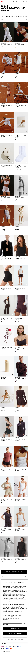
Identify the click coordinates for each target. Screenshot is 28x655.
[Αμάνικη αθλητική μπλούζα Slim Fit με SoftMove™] (21, 245)
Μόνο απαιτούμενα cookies (15, 633)
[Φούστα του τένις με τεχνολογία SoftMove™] (21, 62)
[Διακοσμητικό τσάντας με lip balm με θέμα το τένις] (7, 335)
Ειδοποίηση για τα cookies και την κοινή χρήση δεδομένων (14, 623)
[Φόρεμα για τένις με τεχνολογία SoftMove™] (7, 396)
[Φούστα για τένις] (21, 185)
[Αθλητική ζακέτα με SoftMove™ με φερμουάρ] (7, 32)
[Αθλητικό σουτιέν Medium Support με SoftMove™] (21, 32)
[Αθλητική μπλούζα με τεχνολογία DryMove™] (7, 456)
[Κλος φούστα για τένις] (21, 396)
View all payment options (6, 651)
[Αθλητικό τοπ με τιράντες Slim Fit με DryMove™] (21, 92)
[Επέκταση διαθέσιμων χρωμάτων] (16, 108)
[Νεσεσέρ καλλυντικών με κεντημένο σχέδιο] (7, 153)
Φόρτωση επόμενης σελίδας (14, 571)
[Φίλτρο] (26, 20)
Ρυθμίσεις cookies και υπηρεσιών (15, 639)
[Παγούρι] (7, 366)
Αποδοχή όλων (15, 628)
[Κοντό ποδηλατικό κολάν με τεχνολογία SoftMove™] (7, 215)
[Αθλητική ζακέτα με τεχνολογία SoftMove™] (7, 546)
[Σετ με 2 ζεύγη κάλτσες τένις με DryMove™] (21, 122)
